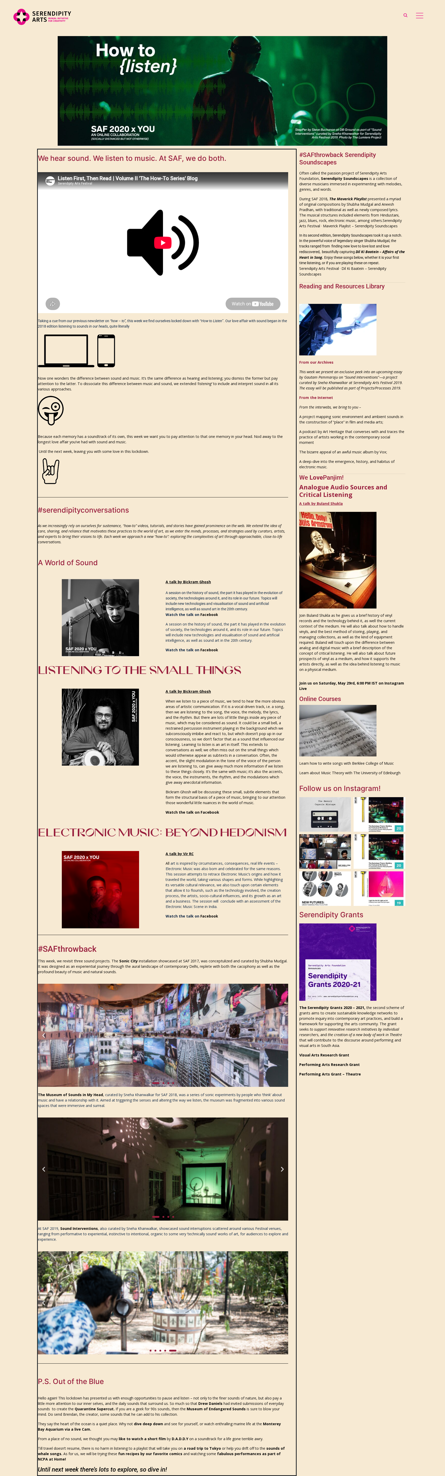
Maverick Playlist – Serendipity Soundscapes (360, 225)
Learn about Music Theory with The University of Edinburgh (349, 772)
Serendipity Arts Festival (319, 268)
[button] (43, 1035)
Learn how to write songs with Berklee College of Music (346, 763)
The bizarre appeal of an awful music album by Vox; (343, 451)
